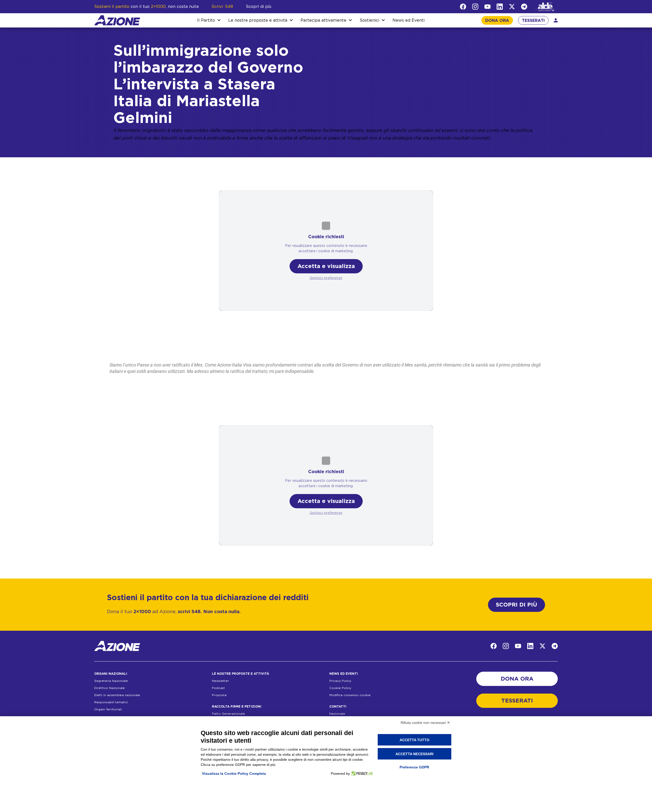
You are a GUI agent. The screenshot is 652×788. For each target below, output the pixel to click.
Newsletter (220, 680)
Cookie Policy (340, 688)
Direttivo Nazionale (109, 688)
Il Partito (206, 20)
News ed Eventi (408, 20)
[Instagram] (475, 7)
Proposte (219, 695)
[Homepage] (117, 20)
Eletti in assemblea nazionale (117, 695)
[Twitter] (512, 7)
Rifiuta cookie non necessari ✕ (425, 723)
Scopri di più (258, 7)
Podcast (218, 688)
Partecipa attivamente (323, 20)
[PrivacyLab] (361, 773)
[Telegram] (524, 7)
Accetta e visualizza (326, 266)
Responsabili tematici (111, 702)
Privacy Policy (340, 680)
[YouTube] (487, 7)
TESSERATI (533, 21)
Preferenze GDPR (414, 767)
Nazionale (337, 713)
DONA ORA (497, 21)
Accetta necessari (414, 754)
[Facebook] (463, 7)
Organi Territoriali (108, 709)
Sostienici (369, 20)
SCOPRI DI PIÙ (516, 605)
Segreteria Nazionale (111, 680)
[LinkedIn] (500, 7)
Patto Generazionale (228, 713)
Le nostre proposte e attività (257, 20)
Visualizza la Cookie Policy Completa (234, 773)
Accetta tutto (414, 740)
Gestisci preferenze (326, 278)
